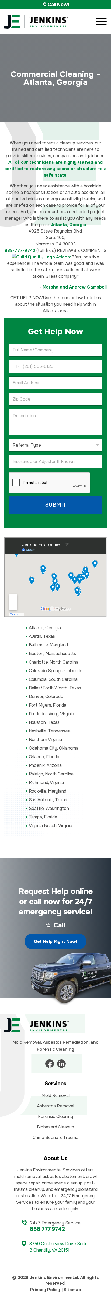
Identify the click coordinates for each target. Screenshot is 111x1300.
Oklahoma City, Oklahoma (54, 748)
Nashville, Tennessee (50, 731)
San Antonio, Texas (48, 800)
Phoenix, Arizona (45, 765)
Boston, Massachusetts (52, 653)
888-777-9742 (20, 250)
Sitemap (72, 1289)
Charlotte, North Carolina (54, 662)
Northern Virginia (45, 739)
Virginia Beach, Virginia (50, 825)
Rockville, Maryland (47, 791)
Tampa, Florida (43, 817)
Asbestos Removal (55, 1106)
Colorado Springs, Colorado (55, 671)
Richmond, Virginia (46, 782)
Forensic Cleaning (55, 1116)
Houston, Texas (44, 722)
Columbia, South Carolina (53, 679)
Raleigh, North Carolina (51, 774)
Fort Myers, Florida (47, 705)
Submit (55, 504)
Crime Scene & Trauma (55, 1137)
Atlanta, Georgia (45, 628)
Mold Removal (55, 1095)
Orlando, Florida (44, 757)
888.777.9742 (47, 1229)
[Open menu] (101, 21)
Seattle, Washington (49, 808)
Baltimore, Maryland (48, 645)
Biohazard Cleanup (55, 1127)
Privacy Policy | (46, 1289)
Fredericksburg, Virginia (51, 714)
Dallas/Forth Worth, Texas (55, 688)
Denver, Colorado (46, 696)
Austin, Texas (42, 636)
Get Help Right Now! (55, 941)
